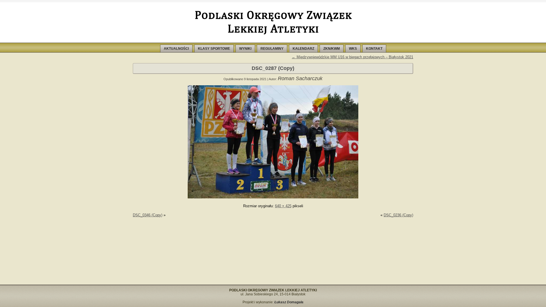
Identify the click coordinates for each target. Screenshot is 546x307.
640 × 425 (283, 206)
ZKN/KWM (331, 49)
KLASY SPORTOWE (214, 49)
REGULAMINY (272, 49)
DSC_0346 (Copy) (147, 215)
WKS (353, 49)
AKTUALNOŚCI (176, 49)
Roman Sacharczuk (300, 78)
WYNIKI (245, 49)
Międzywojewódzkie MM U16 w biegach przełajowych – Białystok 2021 (352, 57)
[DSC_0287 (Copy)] (273, 197)
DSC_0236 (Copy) (398, 215)
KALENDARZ (303, 49)
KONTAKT (374, 49)
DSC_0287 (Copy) (273, 68)
